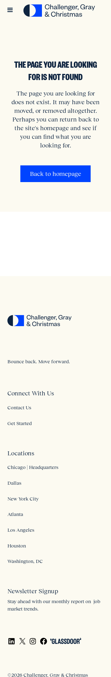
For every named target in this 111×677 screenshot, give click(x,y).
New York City (23, 498)
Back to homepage (55, 173)
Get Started (19, 423)
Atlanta (15, 514)
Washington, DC (25, 561)
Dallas (14, 483)
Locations (20, 453)
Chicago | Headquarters (32, 467)
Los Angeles (20, 530)
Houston (16, 545)
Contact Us (19, 407)
